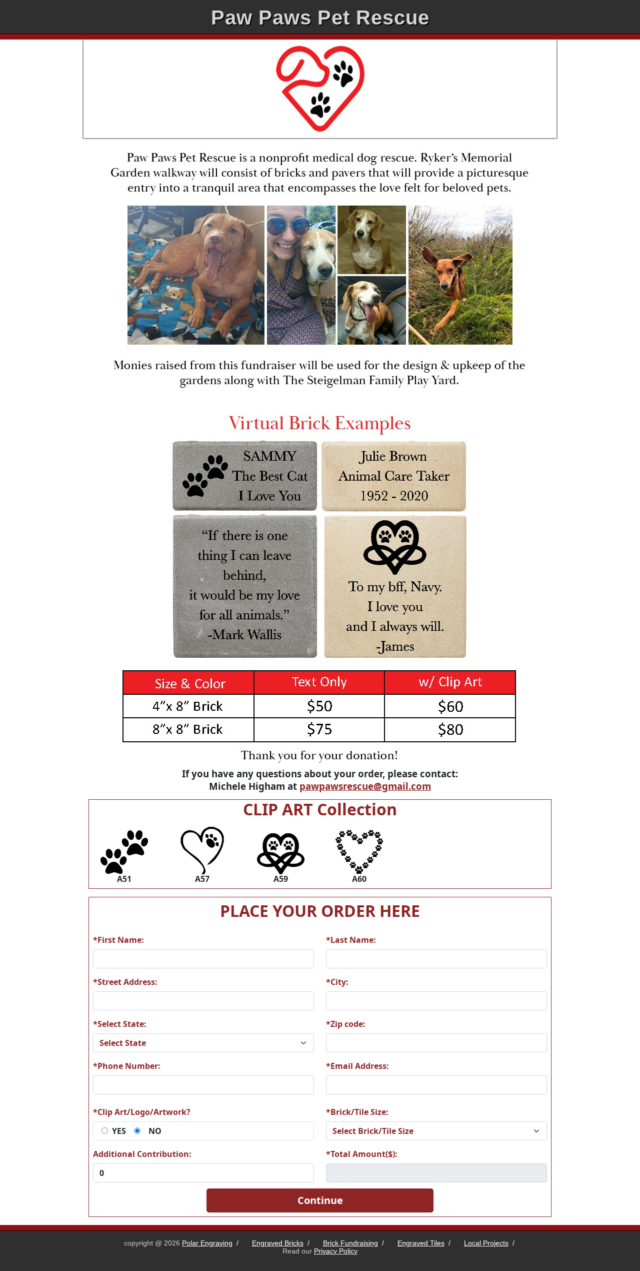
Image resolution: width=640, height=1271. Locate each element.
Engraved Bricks (278, 1243)
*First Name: (118, 939)
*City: (337, 981)
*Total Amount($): (362, 1153)
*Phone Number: (126, 1065)
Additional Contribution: (142, 1153)
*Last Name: (351, 939)
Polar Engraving (207, 1243)
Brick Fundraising (350, 1243)
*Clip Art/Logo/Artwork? (141, 1111)
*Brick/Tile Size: (357, 1111)
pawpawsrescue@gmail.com (365, 786)
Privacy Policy (336, 1251)
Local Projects (486, 1243)
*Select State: (119, 1023)
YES (119, 1130)
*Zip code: (346, 1023)
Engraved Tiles (421, 1243)
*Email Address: (357, 1065)
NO (155, 1130)
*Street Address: (125, 981)
